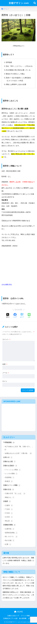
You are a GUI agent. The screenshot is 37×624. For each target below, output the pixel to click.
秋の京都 (9, 540)
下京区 (8, 509)
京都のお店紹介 (10, 465)
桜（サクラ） (11, 536)
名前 (4, 364)
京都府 (6, 501)
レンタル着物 (11, 473)
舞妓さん (9, 497)
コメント (6, 339)
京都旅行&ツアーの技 (10, 618)
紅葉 (7, 544)
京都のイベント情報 (11, 485)
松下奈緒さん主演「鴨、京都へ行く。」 (19, 448)
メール (5, 373)
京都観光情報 (9, 525)
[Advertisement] (18, 417)
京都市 (8, 505)
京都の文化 (8, 489)
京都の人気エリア (13, 615)
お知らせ (7, 457)
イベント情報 (25, 615)
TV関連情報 (8, 442)
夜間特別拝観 (11, 533)
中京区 (8, 513)
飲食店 (8, 481)
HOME (19, 611)
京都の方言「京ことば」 (15, 493)
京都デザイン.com (19, 3)
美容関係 (9, 477)
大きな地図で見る (7, 284)
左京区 (8, 517)
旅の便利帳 (22, 618)
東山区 (8, 521)
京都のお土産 (9, 461)
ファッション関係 (12, 470)
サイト (4, 381)
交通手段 (9, 529)
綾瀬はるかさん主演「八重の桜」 (18, 453)
